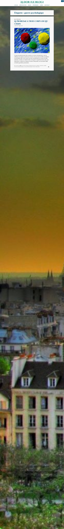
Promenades (35, 5)
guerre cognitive (39, 65)
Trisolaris (38, 66)
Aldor (21, 25)
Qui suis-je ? (47, 5)
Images (29, 5)
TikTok (33, 66)
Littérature (18, 19)
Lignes (41, 5)
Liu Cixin (25, 66)
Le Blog (16, 5)
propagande (29, 66)
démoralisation (32, 65)
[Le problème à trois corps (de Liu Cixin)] (32, 40)
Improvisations (23, 5)
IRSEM (22, 66)
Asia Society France (25, 65)
